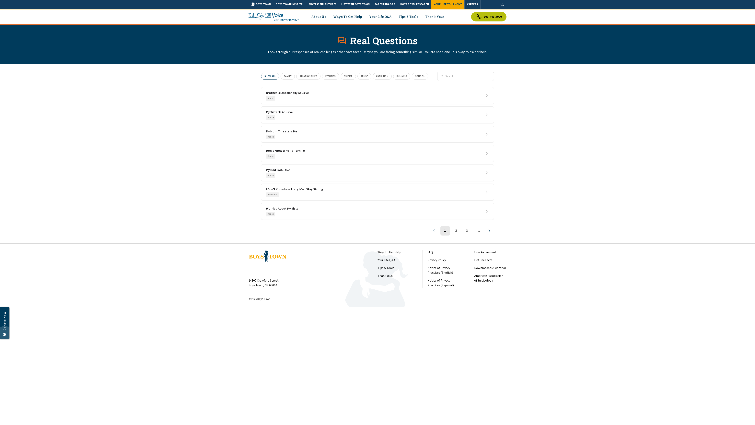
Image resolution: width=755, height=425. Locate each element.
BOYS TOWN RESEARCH (414, 4)
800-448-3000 (493, 17)
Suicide (348, 76)
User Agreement (485, 252)
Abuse (364, 76)
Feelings (330, 76)
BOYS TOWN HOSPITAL (290, 4)
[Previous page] (434, 231)
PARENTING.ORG (385, 4)
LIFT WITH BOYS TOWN (355, 4)
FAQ (430, 252)
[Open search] (502, 4)
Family (287, 76)
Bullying (402, 76)
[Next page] (489, 231)
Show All (270, 76)
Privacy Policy (436, 260)
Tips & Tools (386, 268)
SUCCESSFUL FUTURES (322, 4)
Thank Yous (385, 276)
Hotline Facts (483, 260)
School (420, 76)
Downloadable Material (490, 268)
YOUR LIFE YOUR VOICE (448, 4)
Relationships (308, 76)
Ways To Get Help (389, 252)
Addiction (382, 76)
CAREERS (472, 4)
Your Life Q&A (386, 260)
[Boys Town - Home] (274, 17)
